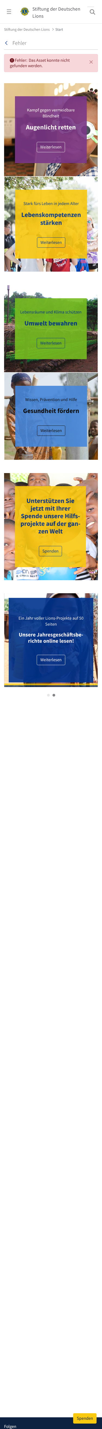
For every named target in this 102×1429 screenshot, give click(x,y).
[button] (48, 695)
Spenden (50, 551)
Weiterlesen (51, 147)
